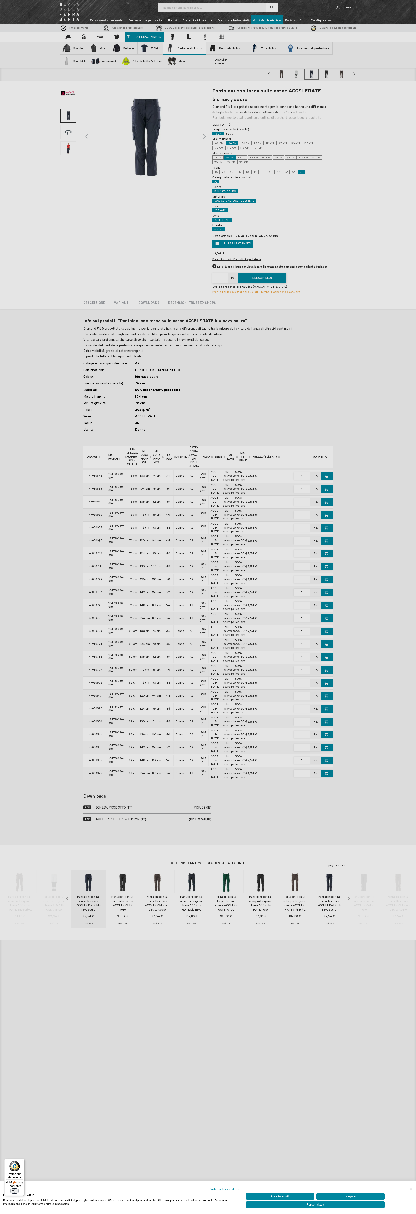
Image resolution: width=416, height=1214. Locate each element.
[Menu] (21, 1161)
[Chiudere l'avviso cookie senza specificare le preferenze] (411, 1188)
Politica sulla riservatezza (224, 1189)
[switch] (14, 1191)
